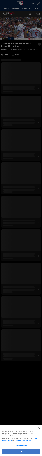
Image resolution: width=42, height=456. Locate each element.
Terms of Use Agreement (23, 440)
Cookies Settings (21, 445)
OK (21, 452)
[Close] (39, 428)
